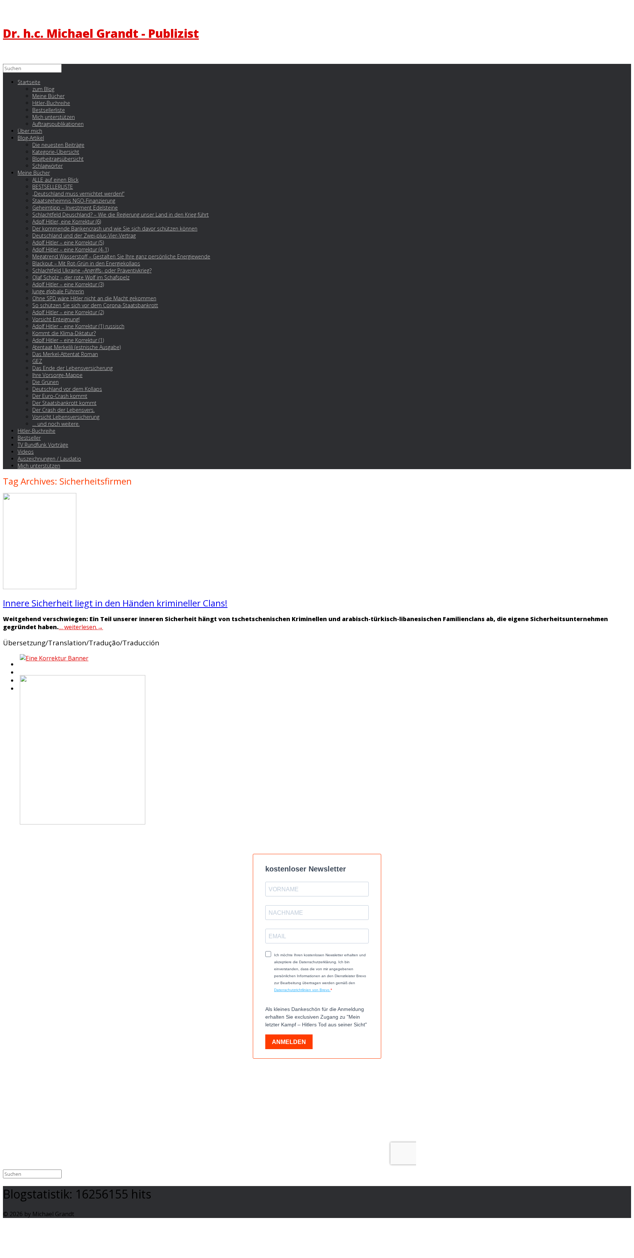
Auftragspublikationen (58, 123)
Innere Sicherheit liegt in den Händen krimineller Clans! (115, 603)
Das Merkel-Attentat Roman (65, 354)
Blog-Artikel (31, 137)
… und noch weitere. (56, 423)
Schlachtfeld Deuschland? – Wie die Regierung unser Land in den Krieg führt (120, 214)
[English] (19, 666)
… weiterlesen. (81, 627)
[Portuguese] (19, 682)
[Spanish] (19, 690)
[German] (19, 674)
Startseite (29, 82)
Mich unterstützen (39, 465)
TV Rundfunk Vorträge (43, 444)
